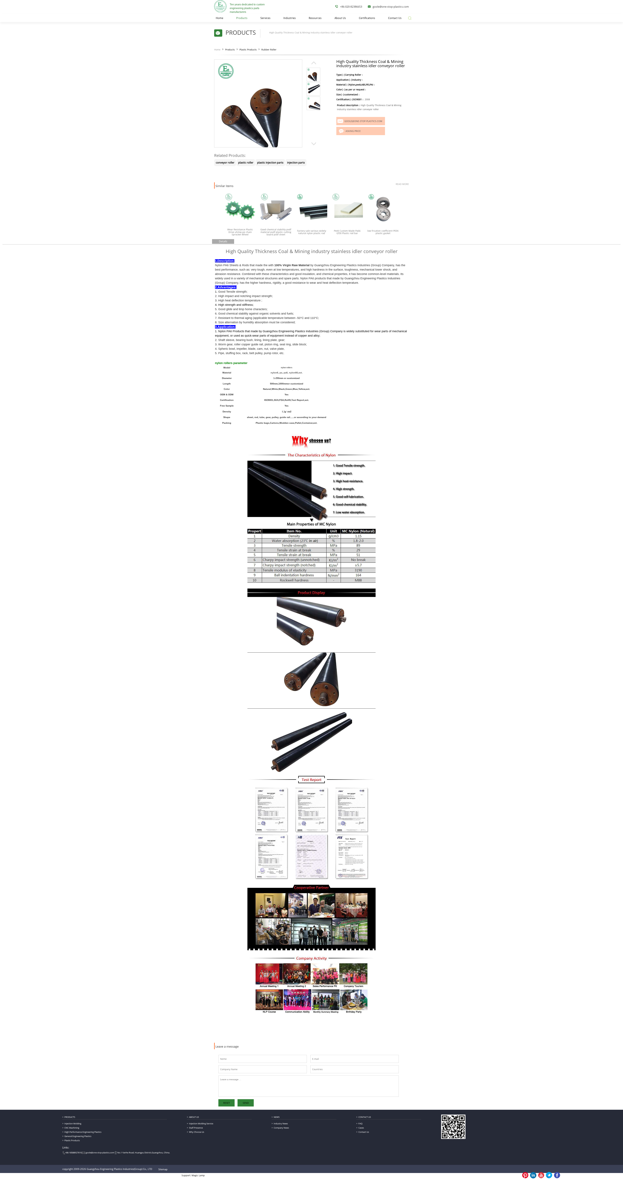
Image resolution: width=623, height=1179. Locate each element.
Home (217, 49)
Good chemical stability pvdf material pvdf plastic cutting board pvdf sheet (240, 232)
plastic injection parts (270, 162)
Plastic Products (248, 49)
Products (230, 49)
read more (402, 184)
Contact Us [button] (395, 18)
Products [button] (241, 18)
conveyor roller (225, 162)
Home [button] (219, 18)
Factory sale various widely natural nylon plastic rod (275, 232)
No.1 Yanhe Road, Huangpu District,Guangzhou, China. (143, 1152)
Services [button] (265, 18)
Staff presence (196, 1127)
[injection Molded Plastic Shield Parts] (383, 208)
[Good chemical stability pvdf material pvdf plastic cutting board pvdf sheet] (240, 208)
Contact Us (364, 1117)
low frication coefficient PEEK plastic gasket (347, 232)
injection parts (296, 162)
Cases (361, 1127)
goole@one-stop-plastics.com (391, 6)
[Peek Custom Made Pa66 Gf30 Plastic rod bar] (311, 208)
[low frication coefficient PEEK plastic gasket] (347, 208)
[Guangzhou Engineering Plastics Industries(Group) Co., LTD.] (220, 6)
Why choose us (196, 1131)
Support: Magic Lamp (193, 1175)
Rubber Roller (268, 49)
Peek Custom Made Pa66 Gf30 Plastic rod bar (311, 232)
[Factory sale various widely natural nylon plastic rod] (276, 208)
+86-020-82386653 (351, 6)
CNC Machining (71, 1127)
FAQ (360, 1123)
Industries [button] (289, 18)
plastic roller (245, 162)
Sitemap (162, 1169)
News (277, 1117)
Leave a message (227, 1046)
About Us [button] (340, 18)
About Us (194, 1117)
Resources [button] (315, 18)
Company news (281, 1127)
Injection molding (72, 1123)
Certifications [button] (367, 18)
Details (223, 241)
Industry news (281, 1123)
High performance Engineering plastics (82, 1131)
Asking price (353, 131)
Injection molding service (201, 1123)
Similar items (224, 186)
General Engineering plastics (77, 1136)
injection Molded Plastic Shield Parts (383, 232)
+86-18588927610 (73, 1152)
